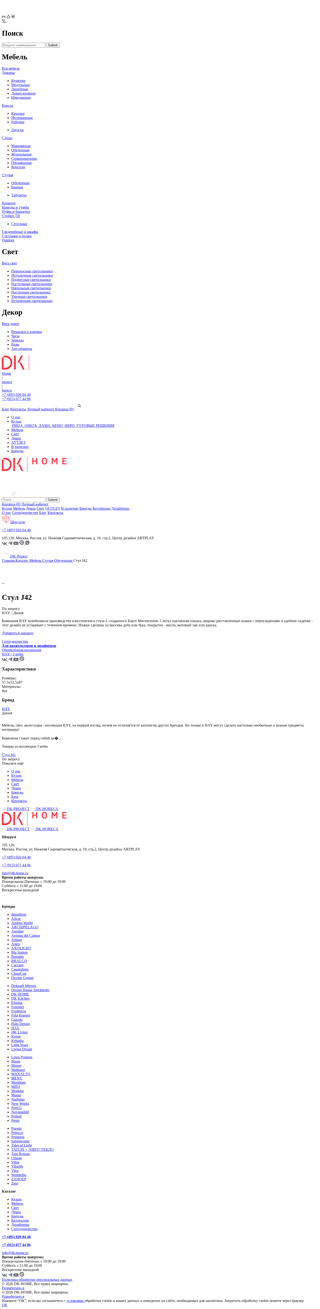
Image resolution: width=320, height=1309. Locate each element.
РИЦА (17, 426)
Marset (16, 1066)
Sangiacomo (20, 1141)
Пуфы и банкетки (16, 212)
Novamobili (20, 1112)
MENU (16, 1078)
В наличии (20, 447)
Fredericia (18, 1011)
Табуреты (18, 195)
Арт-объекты (21, 349)
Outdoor (8, 240)
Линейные (19, 89)
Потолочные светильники (32, 275)
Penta (15, 1120)
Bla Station (19, 952)
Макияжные (21, 146)
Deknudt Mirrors (23, 986)
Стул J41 (9, 755)
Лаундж (17, 130)
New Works (20, 1104)
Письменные (21, 163)
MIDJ (15, 1087)
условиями (75, 1301)
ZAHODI (18, 1179)
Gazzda (16, 1020)
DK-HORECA (46, 809)
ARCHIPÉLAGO (24, 927)
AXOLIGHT (21, 948)
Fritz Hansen (20, 1015)
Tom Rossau (20, 1154)
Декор (16, 438)
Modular (17, 1091)
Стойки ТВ (11, 216)
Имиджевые (21, 98)
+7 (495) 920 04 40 (16, 395)
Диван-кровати (23, 93)
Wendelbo (18, 1175)
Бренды (17, 451)
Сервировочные (24, 159)
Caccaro (17, 965)
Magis (15, 1061)
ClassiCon (18, 974)
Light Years (19, 1045)
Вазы (15, 344)
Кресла (7, 105)
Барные (17, 187)
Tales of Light (21, 1145)
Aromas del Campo (25, 936)
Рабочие (17, 122)
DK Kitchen (20, 998)
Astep (15, 944)
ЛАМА (44, 426)
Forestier (17, 1007)
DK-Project (18, 556)
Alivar (16, 919)
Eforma (16, 1003)
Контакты (18, 409)
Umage (16, 1158)
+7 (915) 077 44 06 (16, 399)
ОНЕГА (31, 426)
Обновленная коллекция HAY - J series (21, 652)
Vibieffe (17, 1166)
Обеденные (20, 150)
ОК (4, 1305)
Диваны (8, 73)
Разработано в (13, 1288)
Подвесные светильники (31, 280)
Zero (14, 1183)
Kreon (16, 1036)
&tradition (18, 914)
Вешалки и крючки (26, 332)
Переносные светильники (32, 271)
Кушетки (18, 81)
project (7, 382)
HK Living (19, 1032)
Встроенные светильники (31, 301)
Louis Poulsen (21, 1057)
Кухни (16, 421)
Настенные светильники (31, 292)
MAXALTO (20, 1074)
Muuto (16, 1095)
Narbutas (18, 1099)
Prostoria (17, 1137)
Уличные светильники (29, 297)
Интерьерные (22, 118)
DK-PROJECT (18, 809)
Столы (7, 138)
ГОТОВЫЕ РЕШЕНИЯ (95, 426)
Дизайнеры (120, 508)
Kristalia (17, 1041)
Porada (16, 1128)
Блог (5, 409)
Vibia (15, 1162)
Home (6, 373)
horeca (7, 390)
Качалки (18, 113)
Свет (15, 434)
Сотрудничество (25, 513)
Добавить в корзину (18, 633)
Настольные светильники (31, 284)
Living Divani (21, 1049)
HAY (6, 709)
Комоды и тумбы (15, 207)
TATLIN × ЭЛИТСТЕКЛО (32, 1150)
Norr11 (16, 1108)
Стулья (7, 175)
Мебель (17, 430)
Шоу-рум (17, 522)
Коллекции (101, 508)
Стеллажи (19, 224)
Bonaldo (17, 957)
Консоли (18, 167)
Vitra (15, 1171)
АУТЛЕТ (18, 442)
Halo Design (20, 1024)
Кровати (8, 203)
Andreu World (22, 923)
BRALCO (19, 961)
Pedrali (16, 1116)
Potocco (17, 1133)
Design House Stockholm (30, 990)
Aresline (17, 931)
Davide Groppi (22, 978)
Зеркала (17, 340)
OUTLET (52, 508)
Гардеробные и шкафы (20, 232)
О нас (15, 417)
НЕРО (70, 426)
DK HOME (20, 994)
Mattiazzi (18, 1070)
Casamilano (20, 969)
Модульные (20, 85)
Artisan (16, 940)
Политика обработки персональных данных (37, 1280)
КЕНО (57, 426)
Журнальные (21, 154)
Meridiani (18, 1082)
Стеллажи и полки (17, 236)
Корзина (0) (64, 409)
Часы (15, 336)
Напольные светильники (31, 288)
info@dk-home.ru (15, 873)
